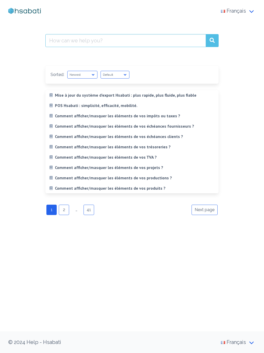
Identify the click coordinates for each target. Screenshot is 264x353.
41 (89, 209)
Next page (204, 209)
